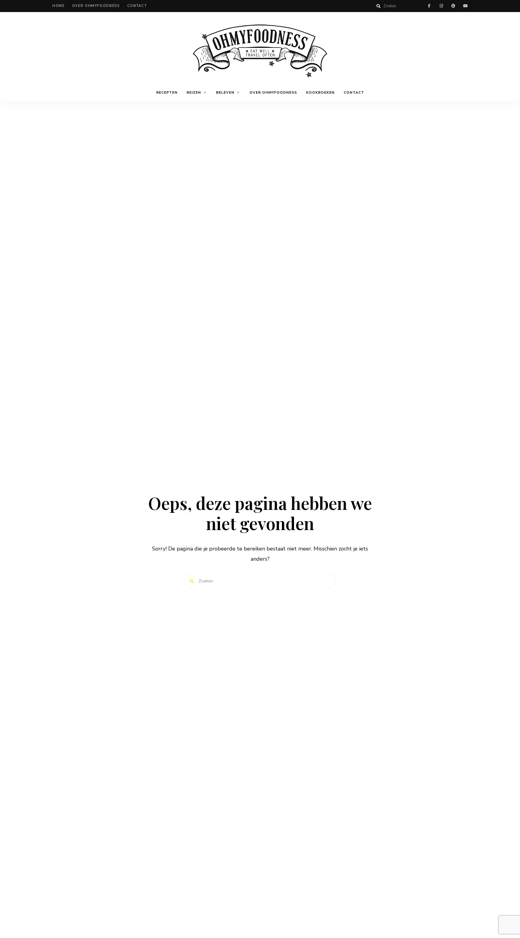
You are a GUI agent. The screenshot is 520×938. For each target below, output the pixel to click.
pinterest (453, 6)
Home (58, 6)
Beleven (225, 92)
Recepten (167, 92)
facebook (429, 6)
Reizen (194, 92)
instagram (441, 6)
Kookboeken (320, 92)
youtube (465, 6)
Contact (137, 6)
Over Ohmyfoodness (96, 6)
